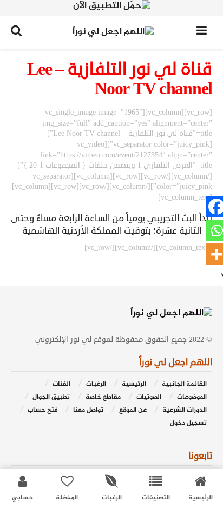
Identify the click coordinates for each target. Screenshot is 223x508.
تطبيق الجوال (51, 397)
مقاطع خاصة (103, 397)
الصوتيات (148, 397)
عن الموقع (133, 410)
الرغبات (96, 384)
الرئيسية (134, 384)
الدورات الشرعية (184, 410)
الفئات (61, 384)
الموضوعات (192, 397)
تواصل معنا (88, 410)
